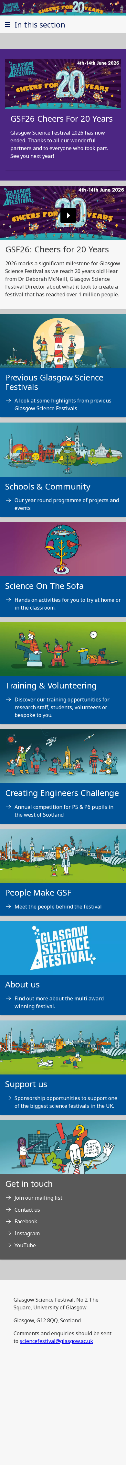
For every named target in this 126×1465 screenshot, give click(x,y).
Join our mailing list (38, 1197)
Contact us (27, 1209)
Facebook (26, 1221)
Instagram (27, 1233)
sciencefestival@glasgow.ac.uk (56, 1341)
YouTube (25, 1245)
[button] (63, 24)
